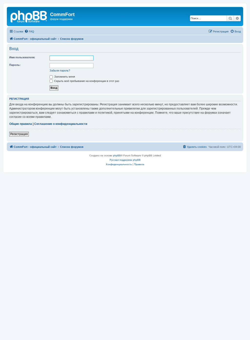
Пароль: (15, 64)
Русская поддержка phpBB (125, 160)
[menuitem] (29, 31)
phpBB (117, 155)
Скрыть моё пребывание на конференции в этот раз (86, 81)
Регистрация (19, 134)
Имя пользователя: (22, 57)
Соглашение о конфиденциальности (60, 124)
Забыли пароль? (60, 70)
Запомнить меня (64, 76)
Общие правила (20, 124)
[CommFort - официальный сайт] (29, 16)
